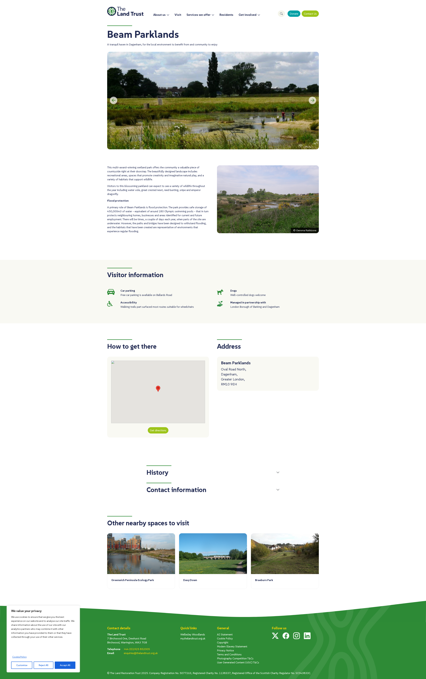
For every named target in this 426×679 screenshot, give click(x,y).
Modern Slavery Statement (232, 646)
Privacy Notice (225, 650)
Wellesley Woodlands (192, 634)
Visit (178, 15)
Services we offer (199, 15)
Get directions (158, 430)
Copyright (222, 642)
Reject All (43, 665)
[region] (43, 638)
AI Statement (225, 634)
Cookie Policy (19, 656)
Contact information (176, 489)
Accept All (65, 665)
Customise (21, 665)
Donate (294, 13)
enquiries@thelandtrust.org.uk (141, 653)
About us (159, 15)
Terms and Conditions (229, 654)
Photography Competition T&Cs (235, 658)
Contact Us (310, 13)
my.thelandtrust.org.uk (192, 638)
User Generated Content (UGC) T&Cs (238, 662)
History (157, 472)
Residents (226, 15)
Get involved (247, 15)
